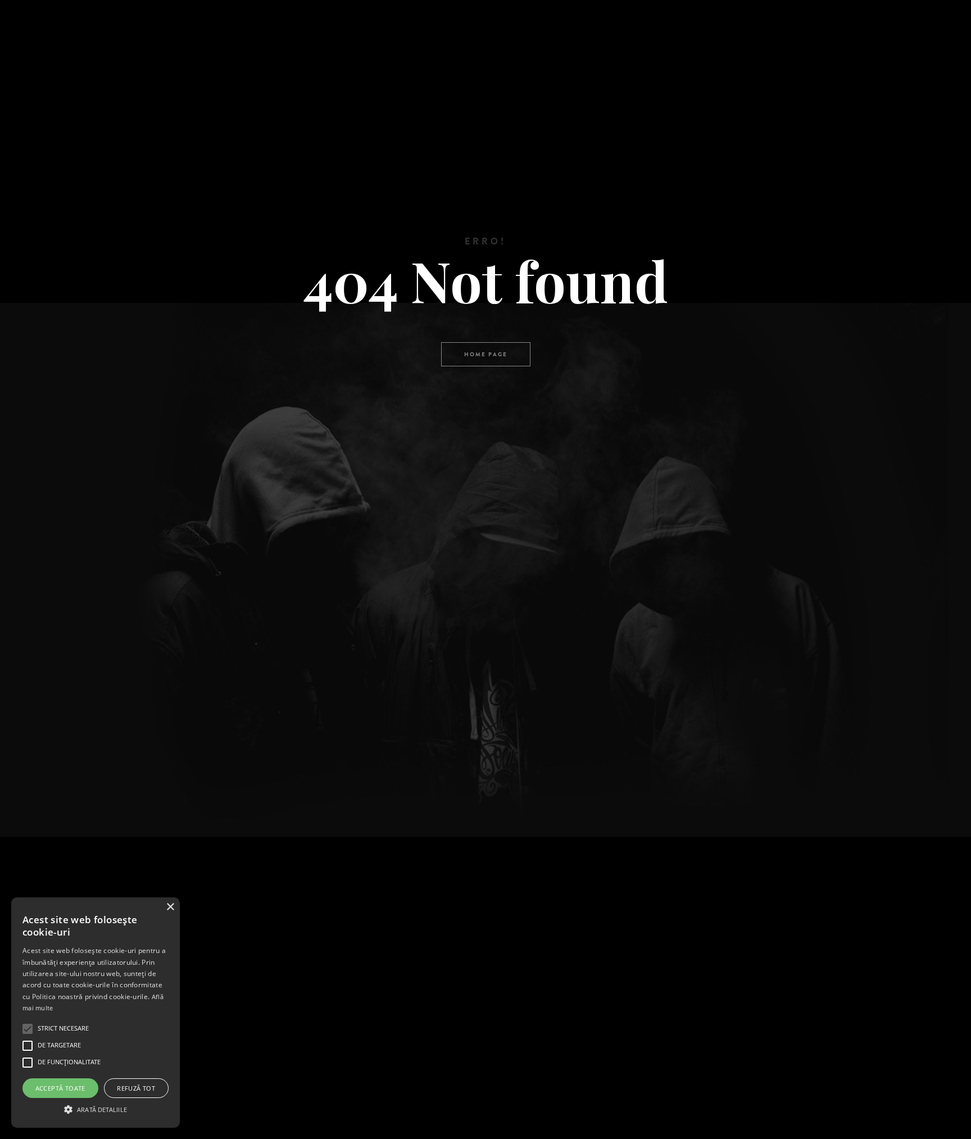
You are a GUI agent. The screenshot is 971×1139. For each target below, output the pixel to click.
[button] (95, 1108)
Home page (485, 354)
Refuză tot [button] (136, 1088)
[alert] (95, 1012)
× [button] (170, 907)
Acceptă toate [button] (60, 1088)
